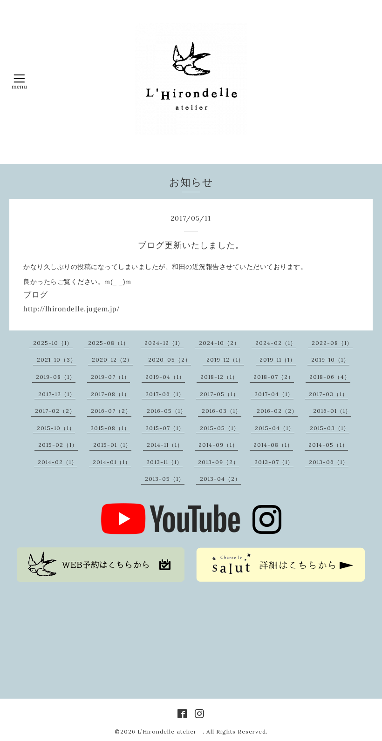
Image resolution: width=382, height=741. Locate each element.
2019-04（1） (165, 376)
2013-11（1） (164, 461)
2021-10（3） (56, 359)
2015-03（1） (329, 427)
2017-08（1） (110, 394)
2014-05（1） (328, 444)
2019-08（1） (55, 376)
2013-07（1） (273, 461)
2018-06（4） (329, 376)
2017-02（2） (55, 410)
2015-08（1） (110, 427)
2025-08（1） (108, 342)
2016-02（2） (277, 410)
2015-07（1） (164, 427)
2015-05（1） (219, 427)
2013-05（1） (164, 478)
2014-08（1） (273, 444)
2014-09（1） (218, 444)
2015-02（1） (58, 444)
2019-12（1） (225, 359)
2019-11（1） (277, 359)
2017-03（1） (328, 394)
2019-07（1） (110, 376)
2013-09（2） (218, 461)
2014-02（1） (57, 461)
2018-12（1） (219, 376)
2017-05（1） (219, 394)
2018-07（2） (273, 376)
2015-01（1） (112, 444)
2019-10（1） (330, 359)
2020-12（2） (112, 359)
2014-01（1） (112, 461)
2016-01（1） (332, 410)
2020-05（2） (169, 359)
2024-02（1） (275, 342)
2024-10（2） (219, 342)
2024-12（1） (164, 342)
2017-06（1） (164, 394)
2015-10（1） (56, 427)
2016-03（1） (221, 410)
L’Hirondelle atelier (170, 731)
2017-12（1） (56, 394)
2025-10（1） (53, 342)
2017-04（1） (273, 394)
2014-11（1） (165, 444)
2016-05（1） (166, 410)
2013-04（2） (220, 478)
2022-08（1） (332, 342)
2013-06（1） (328, 461)
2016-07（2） (111, 410)
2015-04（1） (274, 427)
